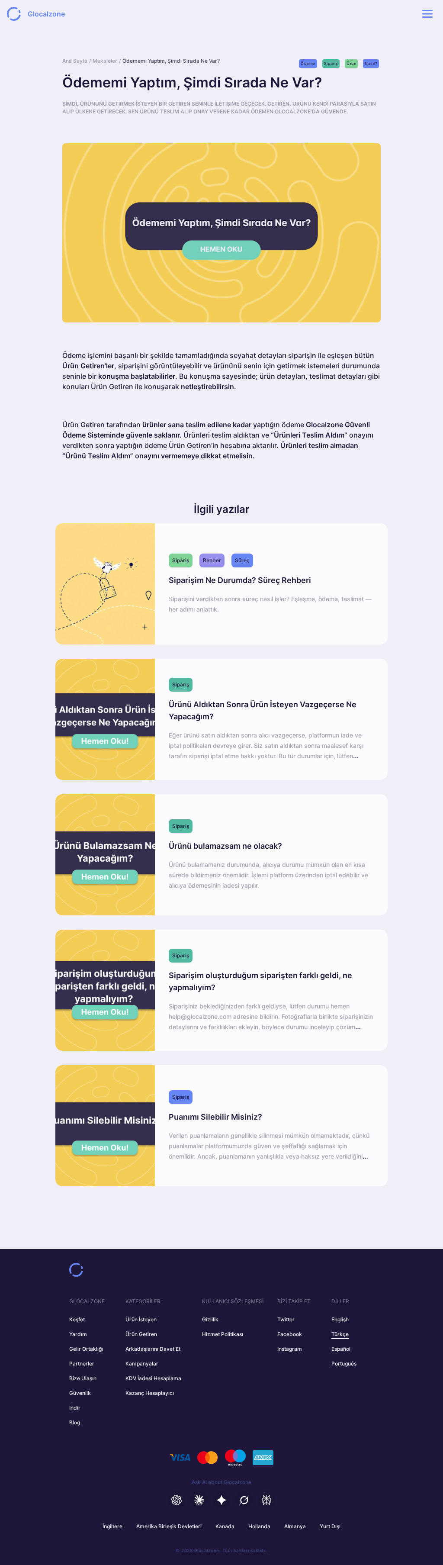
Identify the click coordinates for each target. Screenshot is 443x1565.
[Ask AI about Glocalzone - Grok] (244, 1500)
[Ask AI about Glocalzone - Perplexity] (266, 1500)
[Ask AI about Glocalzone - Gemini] (221, 1500)
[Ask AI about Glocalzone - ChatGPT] (176, 1500)
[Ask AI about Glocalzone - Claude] (199, 1500)
